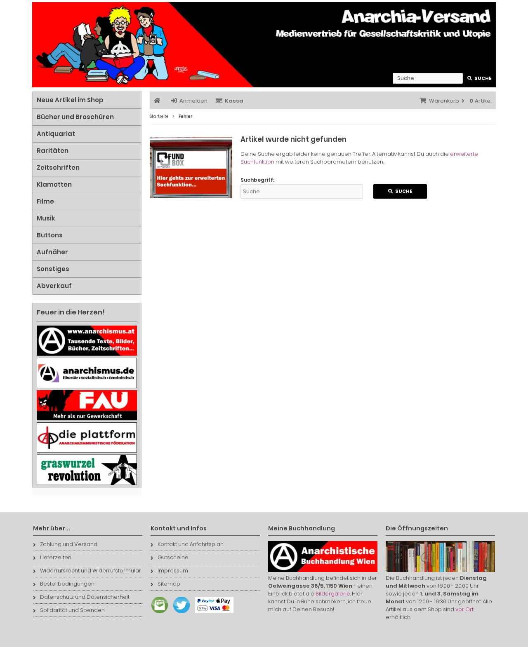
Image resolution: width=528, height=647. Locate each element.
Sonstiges (53, 269)
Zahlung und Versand (68, 544)
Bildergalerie (333, 594)
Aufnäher (52, 252)
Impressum (173, 570)
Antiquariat (56, 133)
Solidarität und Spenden (72, 610)
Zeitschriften (58, 167)
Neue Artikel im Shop (70, 100)
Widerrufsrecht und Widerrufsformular (90, 570)
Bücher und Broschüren (75, 117)
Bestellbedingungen (67, 584)
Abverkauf (54, 285)
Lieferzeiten (55, 557)
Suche (479, 78)
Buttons (50, 235)
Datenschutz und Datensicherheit (85, 597)
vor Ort (464, 609)
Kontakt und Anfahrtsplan (191, 544)
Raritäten (52, 150)
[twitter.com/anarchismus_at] (179, 613)
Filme (45, 201)
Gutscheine (173, 557)
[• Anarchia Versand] (264, 44)
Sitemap (169, 584)
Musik (46, 218)
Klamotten (54, 184)
